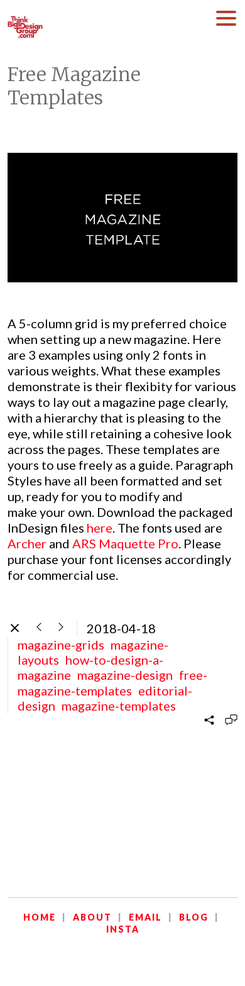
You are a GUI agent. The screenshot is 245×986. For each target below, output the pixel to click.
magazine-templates (119, 705)
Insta (122, 929)
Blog (194, 917)
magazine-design (125, 674)
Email (145, 917)
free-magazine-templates (112, 682)
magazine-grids (61, 644)
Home (39, 917)
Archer (27, 543)
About (92, 917)
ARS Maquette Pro (125, 543)
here (99, 527)
